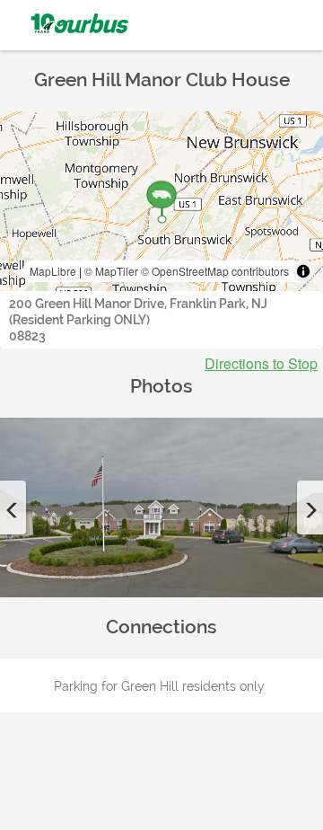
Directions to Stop (261, 364)
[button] (13, 507)
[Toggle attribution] (303, 271)
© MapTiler (111, 270)
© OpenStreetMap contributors (215, 270)
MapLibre (53, 270)
